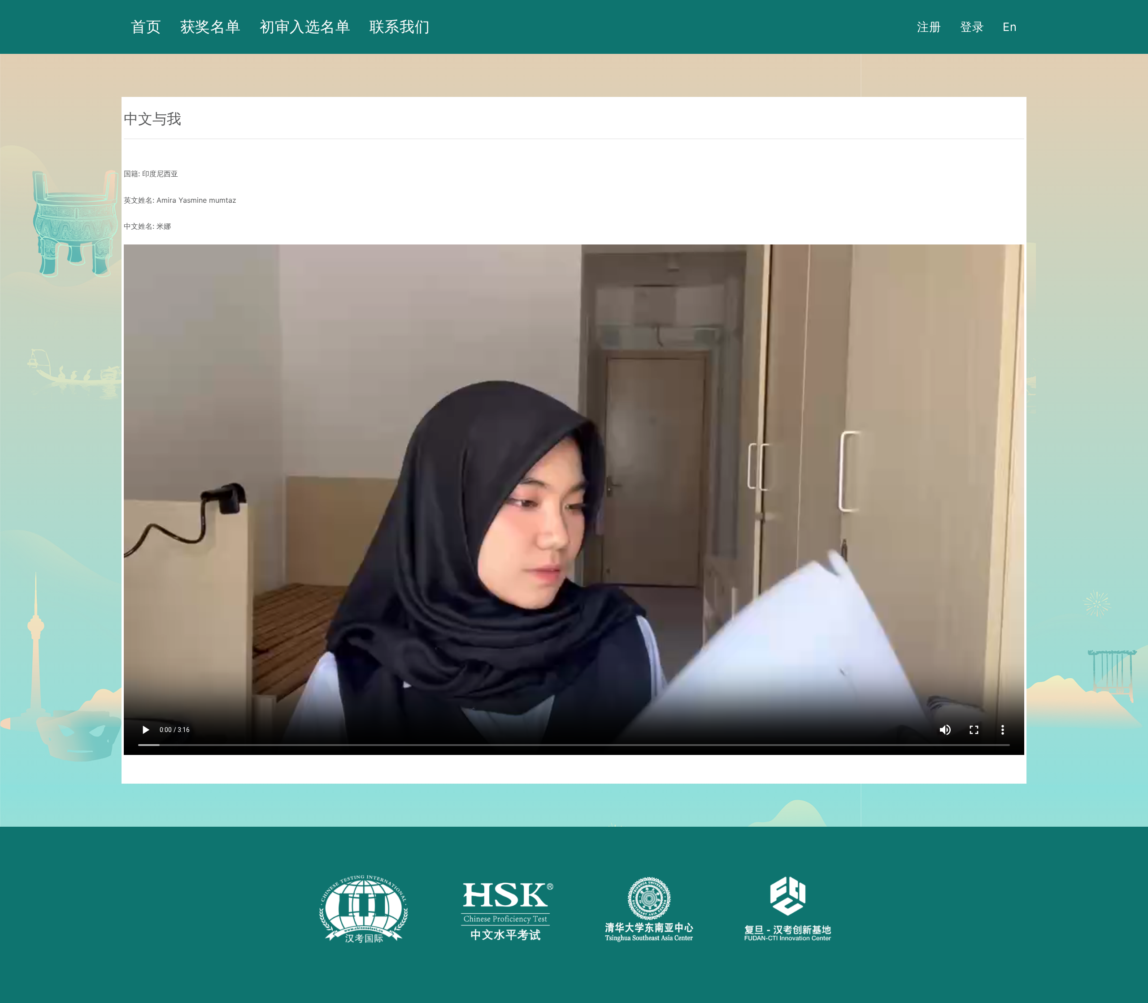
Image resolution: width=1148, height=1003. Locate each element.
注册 (929, 27)
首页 (146, 26)
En (1010, 27)
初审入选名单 (305, 26)
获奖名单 (210, 26)
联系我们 (400, 26)
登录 (972, 27)
